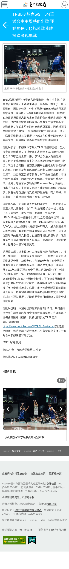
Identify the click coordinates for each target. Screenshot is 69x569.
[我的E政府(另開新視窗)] (32, 540)
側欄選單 (4, 4)
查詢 (64, 4)
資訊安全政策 (38, 473)
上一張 (8, 409)
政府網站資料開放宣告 (14, 473)
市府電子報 (28, 497)
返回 (5, 25)
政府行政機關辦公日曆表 (28, 509)
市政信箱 (52, 503)
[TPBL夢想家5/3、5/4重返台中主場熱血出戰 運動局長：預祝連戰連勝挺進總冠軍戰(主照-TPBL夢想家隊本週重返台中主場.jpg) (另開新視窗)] (34, 65)
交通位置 (51, 483)
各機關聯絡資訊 (10, 497)
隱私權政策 (55, 473)
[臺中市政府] (34, 4)
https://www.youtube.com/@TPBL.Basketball (28, 326)
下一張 (61, 409)
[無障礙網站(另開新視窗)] (14, 540)
